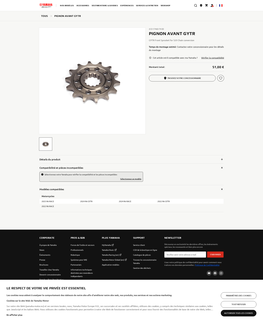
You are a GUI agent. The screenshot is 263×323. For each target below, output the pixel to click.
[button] (45, 144)
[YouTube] (209, 273)
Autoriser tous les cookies (238, 313)
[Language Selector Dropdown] (221, 5)
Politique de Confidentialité (207, 265)
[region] (131, 301)
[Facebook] (215, 273)
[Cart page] (206, 5)
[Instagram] (221, 273)
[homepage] (45, 5)
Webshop (165, 5)
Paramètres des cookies (238, 295)
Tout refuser (239, 304)
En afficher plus (14, 314)
